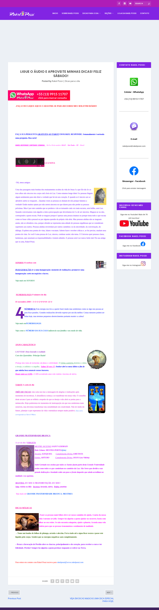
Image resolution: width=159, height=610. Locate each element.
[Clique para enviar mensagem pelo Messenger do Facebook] (133, 174)
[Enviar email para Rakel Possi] (134, 132)
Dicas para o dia (90, 13)
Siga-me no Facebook (132, 245)
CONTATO (144, 13)
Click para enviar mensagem (134, 188)
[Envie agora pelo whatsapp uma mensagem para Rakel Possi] (133, 85)
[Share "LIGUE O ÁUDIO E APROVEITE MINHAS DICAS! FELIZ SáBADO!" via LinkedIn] (67, 581)
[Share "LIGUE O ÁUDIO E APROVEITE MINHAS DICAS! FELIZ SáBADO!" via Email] (72, 581)
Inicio (55, 13)
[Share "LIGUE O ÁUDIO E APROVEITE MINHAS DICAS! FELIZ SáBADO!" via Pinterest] (62, 581)
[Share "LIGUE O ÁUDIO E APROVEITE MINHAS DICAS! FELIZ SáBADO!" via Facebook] (52, 581)
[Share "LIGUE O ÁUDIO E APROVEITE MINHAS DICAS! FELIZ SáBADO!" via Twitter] (57, 581)
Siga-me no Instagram (131, 265)
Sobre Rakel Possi (70, 13)
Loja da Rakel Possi (127, 13)
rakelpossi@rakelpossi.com (133, 146)
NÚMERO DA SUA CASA (37, 331)
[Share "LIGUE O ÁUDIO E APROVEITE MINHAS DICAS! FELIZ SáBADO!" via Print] (77, 581)
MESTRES (68, 494)
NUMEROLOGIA (33, 323)
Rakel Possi (57, 81)
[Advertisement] (79, 38)
